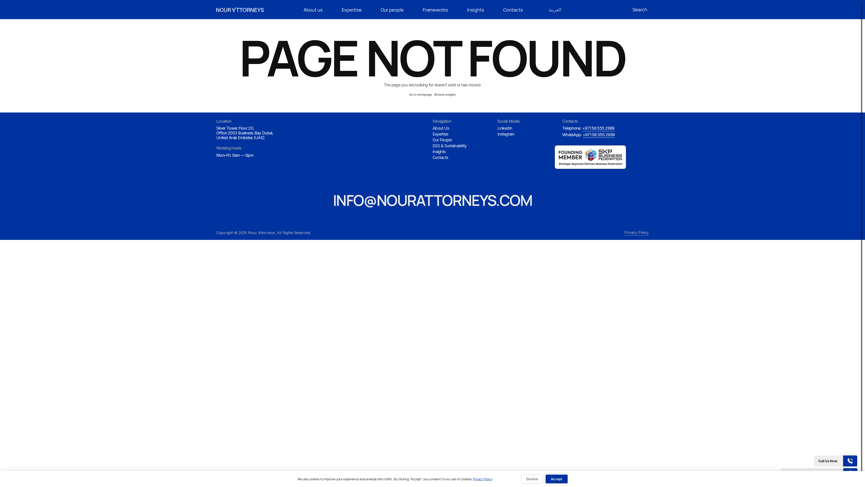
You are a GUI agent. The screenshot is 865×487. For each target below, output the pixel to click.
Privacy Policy (636, 232)
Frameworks (435, 10)
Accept (556, 479)
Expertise (352, 10)
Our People (442, 140)
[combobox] (641, 10)
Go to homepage (420, 94)
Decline (532, 479)
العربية (555, 9)
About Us (440, 128)
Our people (392, 10)
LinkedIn (504, 128)
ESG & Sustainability (449, 145)
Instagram (505, 134)
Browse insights (445, 94)
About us (313, 10)
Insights (475, 10)
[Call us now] (819, 461)
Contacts (513, 10)
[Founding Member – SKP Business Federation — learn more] (592, 157)
